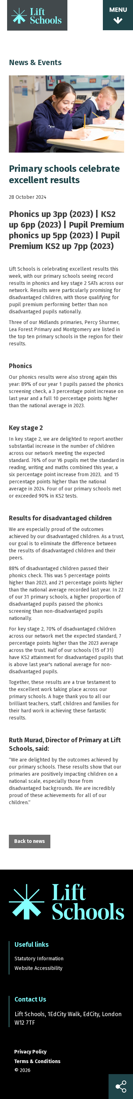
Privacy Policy (30, 1052)
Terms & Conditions (37, 1061)
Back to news (29, 841)
